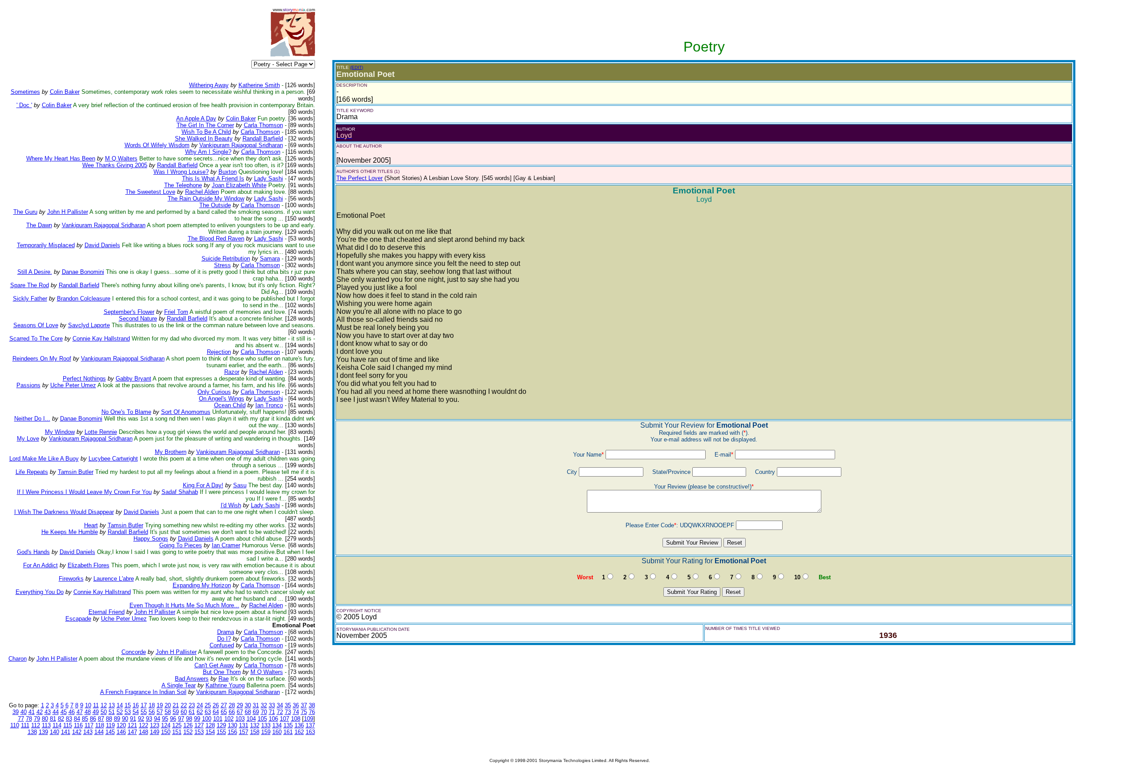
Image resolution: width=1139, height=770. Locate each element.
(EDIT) (356, 67)
